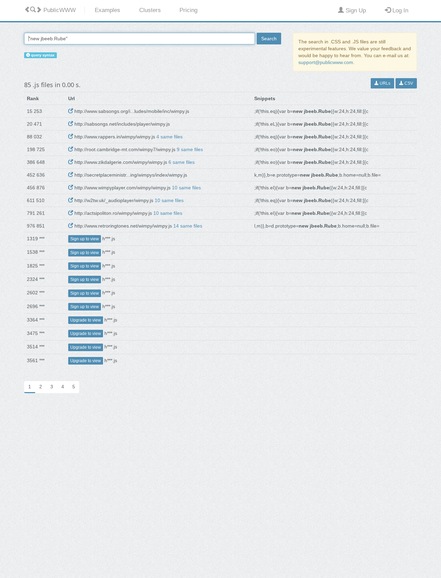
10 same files (186, 187)
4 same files (169, 136)
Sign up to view (84, 239)
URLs (384, 83)
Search (269, 38)
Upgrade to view (85, 320)
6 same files (181, 162)
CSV (408, 83)
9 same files (190, 149)
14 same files (187, 226)
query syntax (42, 55)
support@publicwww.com (325, 62)
